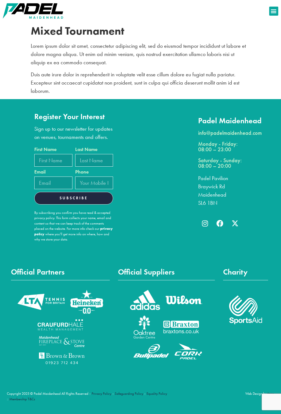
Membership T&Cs (22, 399)
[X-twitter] (235, 223)
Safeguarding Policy (129, 393)
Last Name (86, 149)
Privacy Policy (101, 393)
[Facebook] (220, 223)
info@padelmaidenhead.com (230, 133)
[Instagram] (205, 223)
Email (40, 172)
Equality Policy (157, 393)
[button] (273, 11)
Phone (82, 172)
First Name (45, 149)
